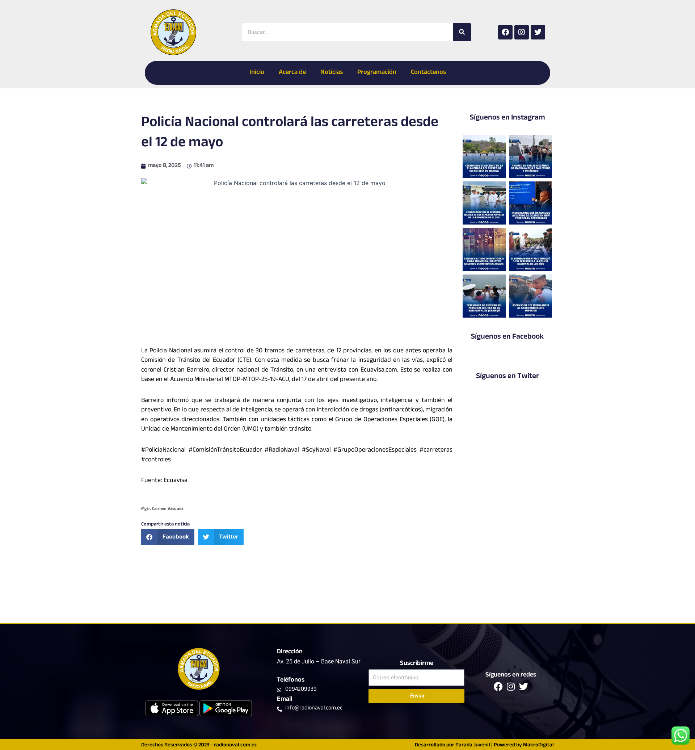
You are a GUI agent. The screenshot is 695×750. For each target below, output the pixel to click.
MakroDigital (538, 745)
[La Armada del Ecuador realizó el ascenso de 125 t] (530, 296)
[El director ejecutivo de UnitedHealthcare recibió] (484, 249)
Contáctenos (428, 72)
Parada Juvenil (472, 745)
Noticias (331, 72)
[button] (167, 537)
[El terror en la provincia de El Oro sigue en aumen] (530, 156)
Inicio (256, 72)
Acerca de (292, 72)
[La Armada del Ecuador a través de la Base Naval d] (484, 296)
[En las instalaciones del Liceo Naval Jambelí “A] (484, 202)
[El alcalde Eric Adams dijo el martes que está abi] (530, 202)
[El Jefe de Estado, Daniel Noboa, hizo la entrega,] (530, 249)
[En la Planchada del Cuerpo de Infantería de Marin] (484, 156)
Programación (376, 72)
